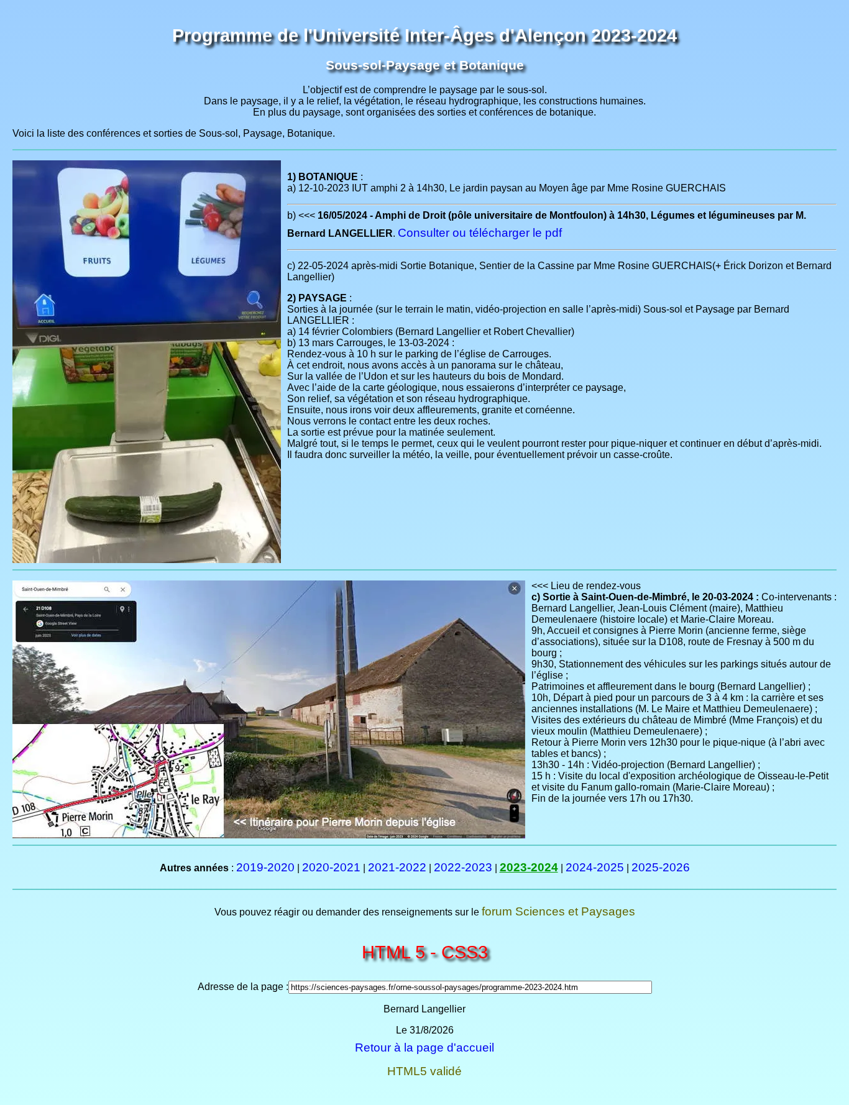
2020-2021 (331, 867)
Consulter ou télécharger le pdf (480, 232)
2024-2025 (595, 867)
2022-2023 (463, 867)
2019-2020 (265, 867)
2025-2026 (660, 867)
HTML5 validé (424, 1071)
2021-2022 (397, 867)
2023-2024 (529, 867)
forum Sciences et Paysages (558, 911)
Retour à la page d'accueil (424, 1047)
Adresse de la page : (243, 986)
